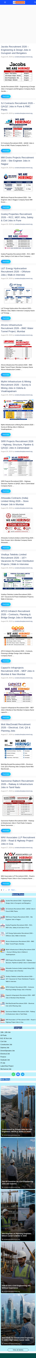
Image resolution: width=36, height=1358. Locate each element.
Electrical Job (5, 1054)
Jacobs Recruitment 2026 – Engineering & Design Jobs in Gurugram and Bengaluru (16, 49)
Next (13, 890)
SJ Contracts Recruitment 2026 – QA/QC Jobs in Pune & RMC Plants (18, 106)
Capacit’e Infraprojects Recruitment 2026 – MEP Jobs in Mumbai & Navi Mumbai (17, 670)
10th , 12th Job (5, 1032)
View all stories (18, 1350)
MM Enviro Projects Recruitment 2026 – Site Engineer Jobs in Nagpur (17, 160)
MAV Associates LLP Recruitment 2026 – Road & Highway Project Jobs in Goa (18, 840)
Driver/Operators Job (7, 1050)
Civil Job (3, 1041)
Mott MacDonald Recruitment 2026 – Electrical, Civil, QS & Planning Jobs (16, 727)
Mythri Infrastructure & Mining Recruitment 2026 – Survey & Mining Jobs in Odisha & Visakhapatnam (20, 952)
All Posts (3, 1035)
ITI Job (2, 1063)
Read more (6, 96)
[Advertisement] (18, 25)
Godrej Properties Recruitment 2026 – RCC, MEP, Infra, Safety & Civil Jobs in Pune (17, 217)
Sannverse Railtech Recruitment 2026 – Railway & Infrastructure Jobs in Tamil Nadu (17, 784)
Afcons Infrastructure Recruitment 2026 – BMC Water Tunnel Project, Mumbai (17, 328)
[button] (34, 2)
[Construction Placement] (19, 2)
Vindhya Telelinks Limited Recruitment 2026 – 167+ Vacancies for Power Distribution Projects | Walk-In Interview (20, 979)
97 (9, 890)
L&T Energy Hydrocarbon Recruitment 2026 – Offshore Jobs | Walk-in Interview (15, 271)
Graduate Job (5, 1060)
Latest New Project (6, 1066)
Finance (3, 1057)
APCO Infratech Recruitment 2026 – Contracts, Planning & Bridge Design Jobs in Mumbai (16, 614)
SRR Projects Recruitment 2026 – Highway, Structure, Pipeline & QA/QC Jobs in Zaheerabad (17, 444)
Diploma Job (4, 1047)
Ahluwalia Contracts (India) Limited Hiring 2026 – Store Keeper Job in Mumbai (15, 501)
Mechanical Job (5, 1069)
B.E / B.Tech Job (6, 1038)
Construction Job (6, 1044)
